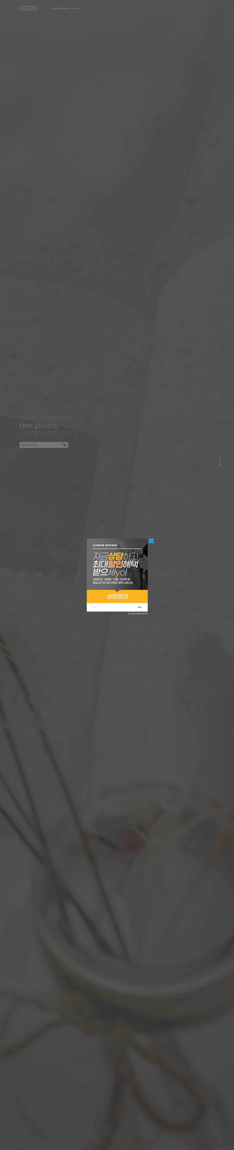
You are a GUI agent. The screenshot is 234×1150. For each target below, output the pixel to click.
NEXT (140, 607)
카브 (117, 607)
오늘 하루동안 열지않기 (139, 614)
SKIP (94, 607)
